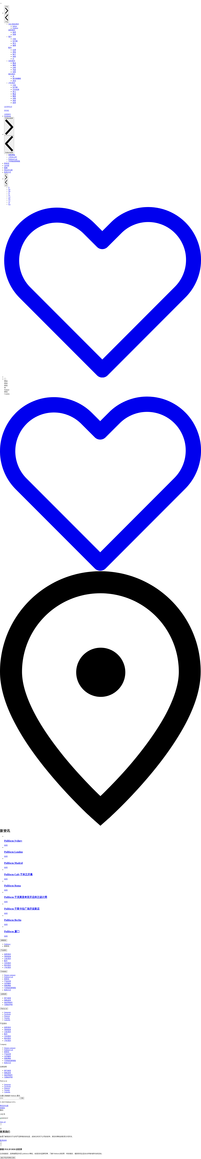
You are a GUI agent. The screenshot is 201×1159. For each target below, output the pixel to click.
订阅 (22, 1098)
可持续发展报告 (10, 988)
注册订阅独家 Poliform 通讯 (10, 1096)
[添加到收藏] (102, 377)
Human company (10, 975)
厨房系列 (11, 30)
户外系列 (11, 83)
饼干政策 (7, 998)
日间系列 (11, 61)
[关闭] (1, 1143)
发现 (6, 845)
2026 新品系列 (13, 24)
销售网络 (7, 985)
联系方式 (7, 990)
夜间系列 (11, 74)
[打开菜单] (1, 3)
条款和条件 (8, 1002)
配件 (10, 48)
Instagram (7, 1012)
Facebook (7, 1014)
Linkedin (7, 1020)
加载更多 (3, 940)
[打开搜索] (5, 379)
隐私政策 (7, 1000)
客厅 (10, 37)
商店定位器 (4, 1106)
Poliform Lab (8, 977)
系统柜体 (7, 956)
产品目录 (7, 981)
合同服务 (7, 983)
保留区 (2, 1108)
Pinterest (7, 1016)
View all (3, 1122)
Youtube (7, 1018)
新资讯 (6, 979)
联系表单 (3, 1140)
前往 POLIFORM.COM (8, 1157)
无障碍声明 (8, 1005)
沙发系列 (7, 959)
